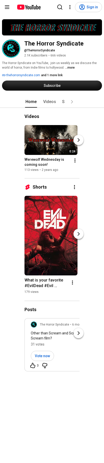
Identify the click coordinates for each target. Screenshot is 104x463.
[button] (72, 102)
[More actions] (75, 160)
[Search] (60, 7)
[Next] (78, 140)
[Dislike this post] (45, 365)
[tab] (31, 102)
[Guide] (7, 7)
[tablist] (52, 102)
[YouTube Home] (28, 7)
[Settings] (70, 7)
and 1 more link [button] (52, 75)
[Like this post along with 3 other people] (33, 365)
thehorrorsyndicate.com (23, 75)
